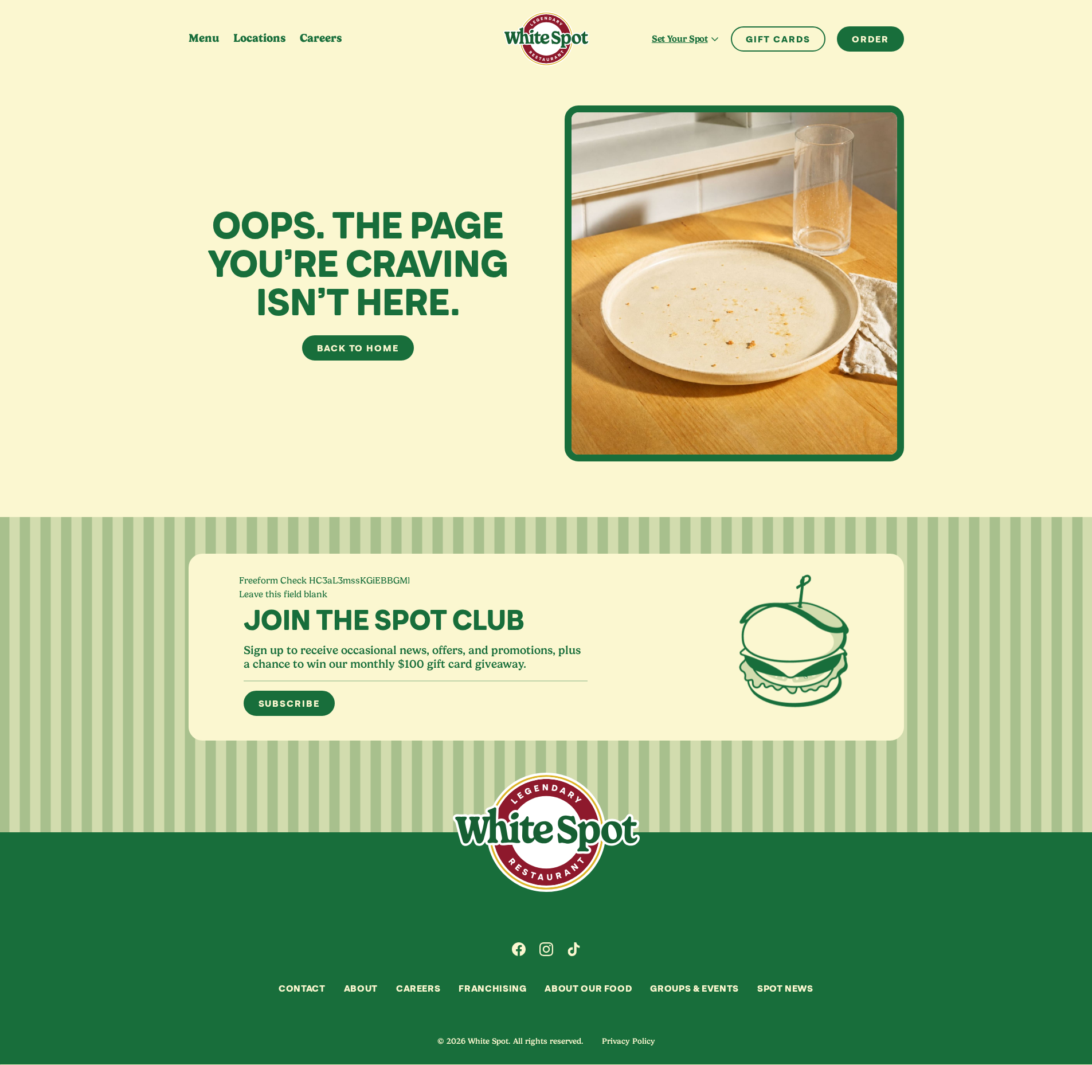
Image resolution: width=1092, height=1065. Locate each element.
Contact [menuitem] (302, 988)
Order (870, 39)
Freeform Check (273, 580)
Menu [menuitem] (204, 38)
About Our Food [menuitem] (588, 988)
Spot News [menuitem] (785, 988)
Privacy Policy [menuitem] (628, 1041)
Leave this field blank (283, 594)
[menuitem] (519, 949)
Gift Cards (778, 39)
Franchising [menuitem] (492, 988)
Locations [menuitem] (259, 38)
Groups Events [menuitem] (694, 988)
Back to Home (358, 348)
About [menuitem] (361, 988)
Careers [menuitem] (321, 38)
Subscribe (289, 703)
